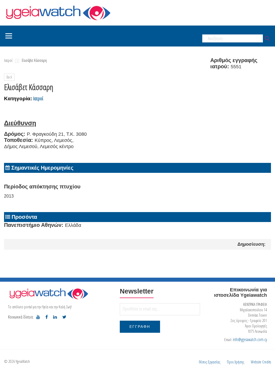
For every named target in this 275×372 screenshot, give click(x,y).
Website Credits (261, 361)
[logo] (48, 293)
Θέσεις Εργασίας (209, 361)
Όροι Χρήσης (235, 361)
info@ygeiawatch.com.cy (250, 339)
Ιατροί (8, 60)
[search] (267, 39)
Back (9, 77)
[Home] (57, 12)
